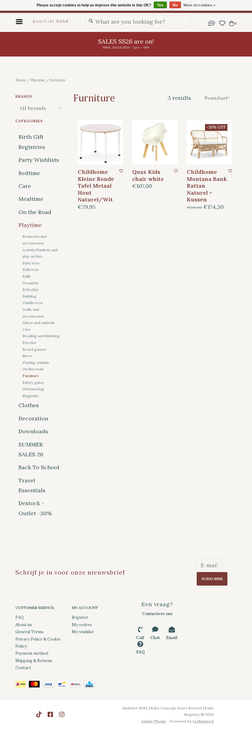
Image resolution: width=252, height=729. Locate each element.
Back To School (38, 467)
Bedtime (29, 173)
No (175, 5)
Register (80, 617)
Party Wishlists (38, 159)
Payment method (31, 653)
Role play (30, 289)
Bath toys (30, 269)
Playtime (37, 80)
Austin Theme (153, 721)
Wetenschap (33, 389)
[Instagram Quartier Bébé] (62, 714)
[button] (211, 22)
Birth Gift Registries (31, 141)
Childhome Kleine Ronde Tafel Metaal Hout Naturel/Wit (96, 186)
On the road (32, 369)
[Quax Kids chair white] (155, 142)
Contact (23, 667)
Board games (34, 349)
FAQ (19, 617)
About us (23, 624)
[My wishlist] (222, 22)
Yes (160, 5)
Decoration (33, 418)
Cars (26, 329)
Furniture (57, 80)
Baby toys (30, 263)
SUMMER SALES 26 (30, 449)
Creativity (30, 283)
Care (24, 185)
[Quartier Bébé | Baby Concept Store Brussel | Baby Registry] (53, 21)
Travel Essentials (31, 485)
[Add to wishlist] (121, 171)
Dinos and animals (38, 322)
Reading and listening (41, 335)
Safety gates (33, 382)
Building (29, 296)
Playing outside (35, 362)
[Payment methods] (22, 685)
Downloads (33, 431)
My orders (82, 624)
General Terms (29, 631)
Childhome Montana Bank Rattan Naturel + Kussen (207, 186)
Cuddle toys (32, 302)
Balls (26, 276)
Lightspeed (203, 721)
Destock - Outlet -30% (35, 508)
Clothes (28, 405)
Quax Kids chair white (148, 175)
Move (27, 355)
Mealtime (30, 198)
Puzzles (29, 342)
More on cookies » (199, 5)
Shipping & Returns (33, 660)
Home (20, 80)
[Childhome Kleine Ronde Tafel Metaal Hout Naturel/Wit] (100, 142)
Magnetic (30, 395)
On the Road (34, 212)
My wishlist (83, 631)
